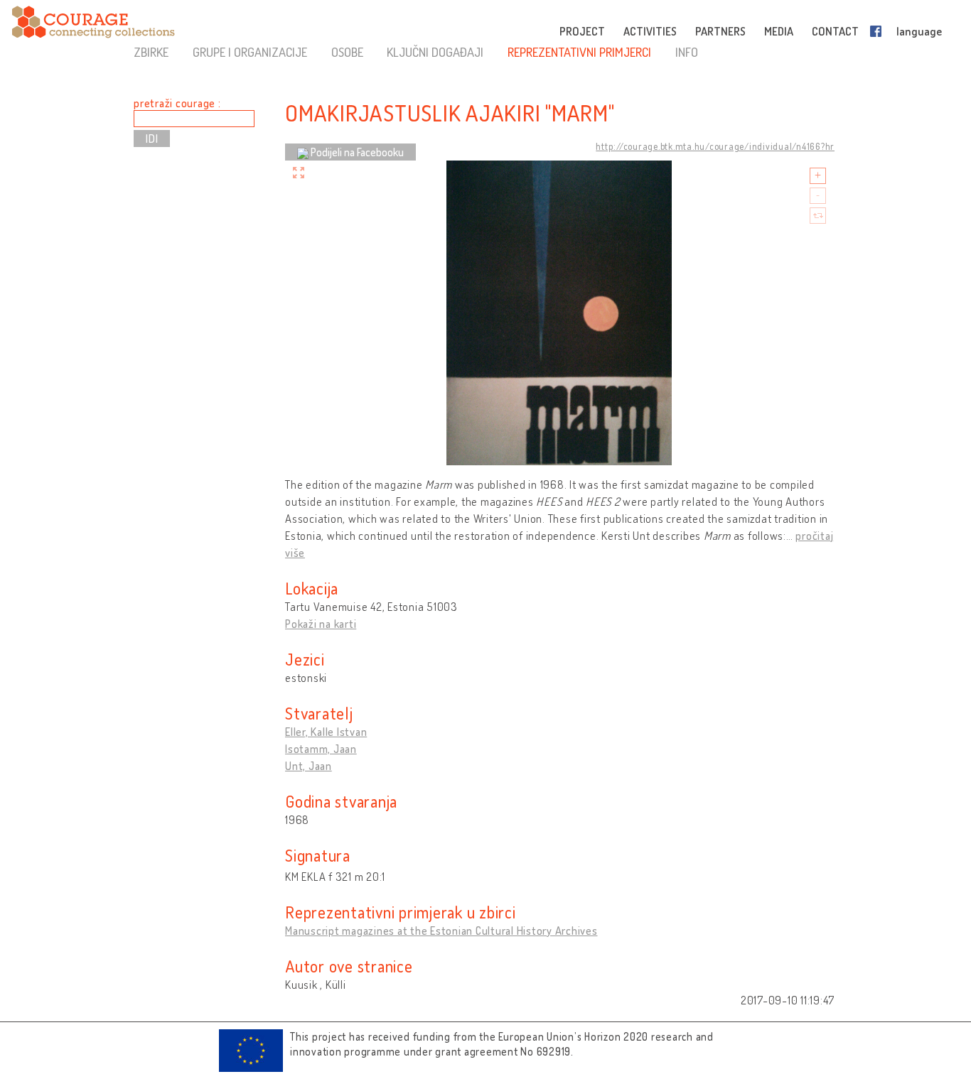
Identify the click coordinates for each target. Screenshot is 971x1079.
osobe (347, 52)
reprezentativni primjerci (579, 52)
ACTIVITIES (650, 31)
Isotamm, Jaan (321, 749)
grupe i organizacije (250, 52)
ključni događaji (435, 52)
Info (686, 52)
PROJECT (582, 31)
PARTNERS (720, 31)
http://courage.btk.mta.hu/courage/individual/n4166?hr (715, 146)
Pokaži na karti (320, 624)
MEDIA (778, 31)
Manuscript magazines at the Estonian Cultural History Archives (441, 930)
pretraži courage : (177, 103)
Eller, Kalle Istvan (326, 732)
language (919, 31)
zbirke (151, 52)
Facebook (878, 31)
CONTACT (835, 31)
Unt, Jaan (308, 766)
